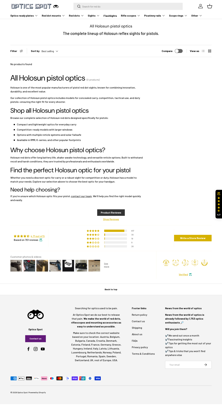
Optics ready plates (22, 15)
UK (91, 360)
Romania (92, 356)
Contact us (35, 338)
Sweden (111, 356)
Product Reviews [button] (111, 212)
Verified (183, 274)
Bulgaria (80, 340)
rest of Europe (102, 360)
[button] (218, 204)
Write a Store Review (193, 238)
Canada (90, 340)
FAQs (134, 340)
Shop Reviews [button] (111, 219)
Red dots (74, 15)
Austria (104, 336)
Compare (167, 50)
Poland (117, 352)
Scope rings (176, 15)
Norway (107, 352)
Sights (92, 15)
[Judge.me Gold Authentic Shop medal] (175, 262)
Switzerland (82, 360)
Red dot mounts (51, 15)
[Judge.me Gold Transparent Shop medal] (185, 262)
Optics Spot (22, 392)
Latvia (103, 348)
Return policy (139, 314)
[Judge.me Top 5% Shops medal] (204, 262)
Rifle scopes (128, 15)
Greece (116, 344)
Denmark (111, 340)
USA (114, 360)
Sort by (35, 50)
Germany (106, 344)
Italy (95, 348)
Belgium (114, 336)
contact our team (81, 196)
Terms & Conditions (143, 353)
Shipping (137, 327)
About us (137, 334)
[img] (29, 236)
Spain (102, 356)
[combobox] (128, 6)
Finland (85, 344)
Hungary (78, 348)
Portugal (81, 356)
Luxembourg (78, 352)
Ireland (88, 348)
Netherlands (94, 352)
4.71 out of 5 (38, 236)
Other (194, 15)
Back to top (111, 289)
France (95, 344)
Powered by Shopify (37, 392)
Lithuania (113, 348)
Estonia (75, 344)
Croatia (100, 340)
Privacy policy (140, 347)
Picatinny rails (152, 15)
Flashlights (110, 15)
